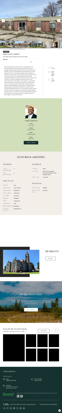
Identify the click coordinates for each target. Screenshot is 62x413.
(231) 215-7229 (31, 129)
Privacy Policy (53, 404)
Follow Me (44, 330)
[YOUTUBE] (14, 408)
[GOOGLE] (20, 408)
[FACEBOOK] (4, 408)
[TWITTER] (17, 408)
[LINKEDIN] (11, 408)
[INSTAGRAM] (7, 408)
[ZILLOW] (24, 408)
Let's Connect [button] (31, 309)
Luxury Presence (31, 404)
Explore (50, 258)
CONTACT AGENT (31, 142)
